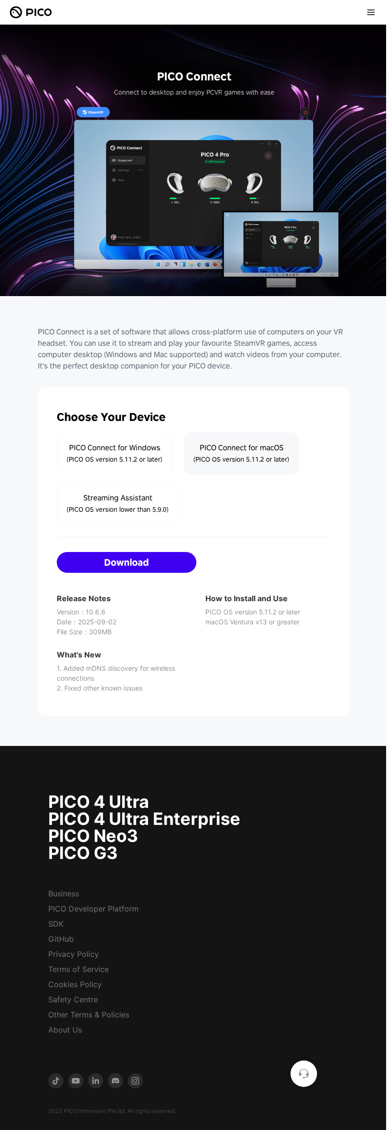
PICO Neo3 (93, 835)
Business (63, 893)
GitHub (61, 939)
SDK (55, 924)
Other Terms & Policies (88, 1014)
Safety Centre (73, 999)
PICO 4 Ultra (98, 801)
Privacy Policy (73, 954)
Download (126, 562)
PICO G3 (83, 852)
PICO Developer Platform (93, 908)
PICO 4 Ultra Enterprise (144, 818)
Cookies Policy (75, 984)
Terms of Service (78, 969)
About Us (65, 1029)
